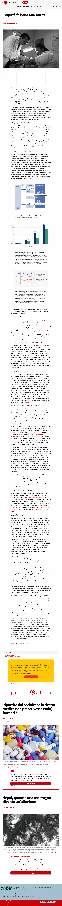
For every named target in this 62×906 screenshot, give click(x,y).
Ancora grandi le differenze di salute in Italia (12, 656)
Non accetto (43, 901)
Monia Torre (13, 24)
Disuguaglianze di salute (23, 643)
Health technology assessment (33, 497)
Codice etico (21, 889)
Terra (28, 856)
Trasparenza (26, 889)
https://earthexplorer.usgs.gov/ (49, 852)
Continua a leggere (31, 783)
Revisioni (9, 18)
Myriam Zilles (11, 767)
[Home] (13, 3)
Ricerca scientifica (23, 856)
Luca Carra (7, 24)
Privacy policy (15, 889)
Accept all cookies (51, 901)
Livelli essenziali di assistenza (31, 361)
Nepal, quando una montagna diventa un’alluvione (27, 799)
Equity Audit (26, 402)
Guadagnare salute (44, 331)
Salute (12, 771)
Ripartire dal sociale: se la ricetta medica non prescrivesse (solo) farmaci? (29, 708)
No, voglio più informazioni (11, 905)
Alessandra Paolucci (9, 719)
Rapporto (38, 98)
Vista (5, 19)
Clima (17, 856)
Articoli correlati (7, 652)
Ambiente (13, 856)
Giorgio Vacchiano (9, 808)
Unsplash (18, 767)
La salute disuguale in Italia (9, 655)
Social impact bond (38, 601)
